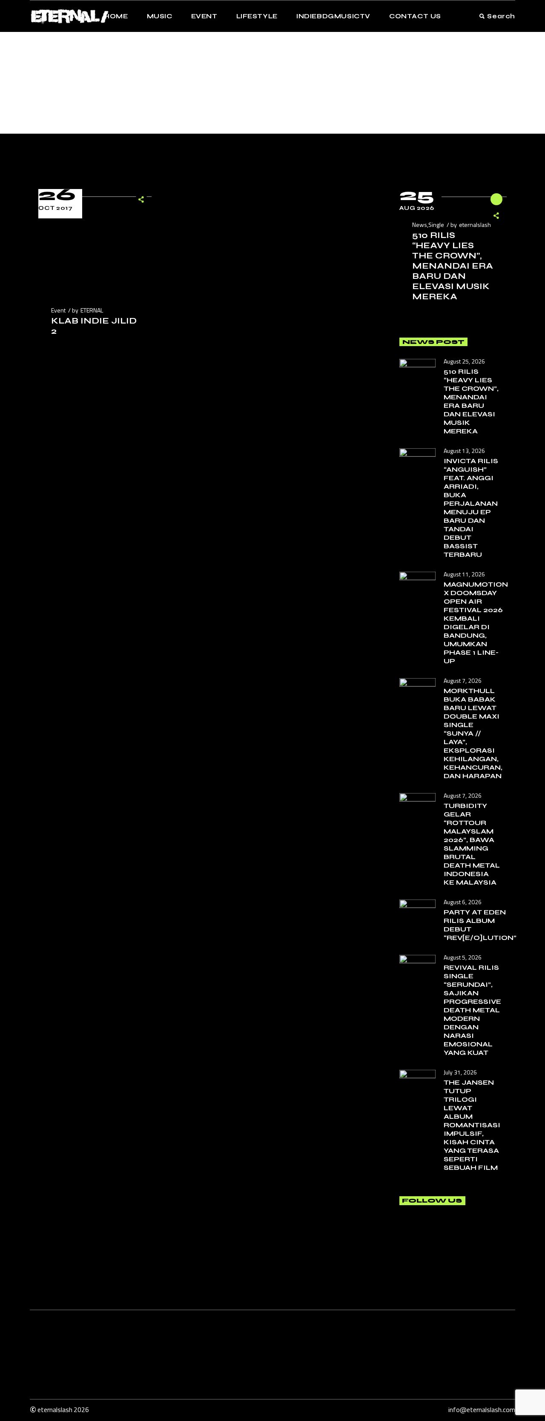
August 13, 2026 (464, 450)
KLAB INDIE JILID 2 (94, 325)
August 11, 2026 (464, 574)
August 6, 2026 (463, 901)
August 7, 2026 (463, 680)
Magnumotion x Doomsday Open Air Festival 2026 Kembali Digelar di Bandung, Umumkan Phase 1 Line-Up (476, 622)
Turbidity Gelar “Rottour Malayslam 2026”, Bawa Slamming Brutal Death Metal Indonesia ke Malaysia (472, 844)
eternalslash (475, 224)
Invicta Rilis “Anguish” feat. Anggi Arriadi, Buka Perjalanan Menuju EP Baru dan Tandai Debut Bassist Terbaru (471, 508)
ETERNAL (91, 310)
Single (436, 224)
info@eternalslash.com (481, 1409)
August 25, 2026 (464, 361)
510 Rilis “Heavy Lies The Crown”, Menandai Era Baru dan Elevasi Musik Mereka (452, 266)
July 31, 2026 (460, 1072)
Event (58, 310)
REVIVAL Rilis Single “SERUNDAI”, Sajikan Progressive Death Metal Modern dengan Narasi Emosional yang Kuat (472, 1010)
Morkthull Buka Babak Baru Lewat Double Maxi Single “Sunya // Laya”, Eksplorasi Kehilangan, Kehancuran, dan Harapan (473, 733)
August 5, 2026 (463, 957)
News (419, 224)
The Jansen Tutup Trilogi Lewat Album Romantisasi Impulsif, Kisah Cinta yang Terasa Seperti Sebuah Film (472, 1125)
